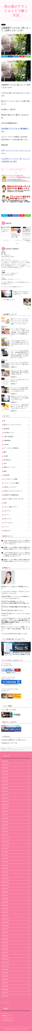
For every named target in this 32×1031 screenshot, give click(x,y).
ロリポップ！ (5, 691)
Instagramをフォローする (9, 743)
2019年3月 (15, 788)
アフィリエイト (6, 169)
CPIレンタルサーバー (8, 679)
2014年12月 (15, 959)
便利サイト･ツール (16, 467)
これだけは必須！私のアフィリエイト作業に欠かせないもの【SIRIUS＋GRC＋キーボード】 (20, 343)
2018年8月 (15, 811)
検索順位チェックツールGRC (10, 725)
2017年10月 (15, 845)
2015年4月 (15, 946)
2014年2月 (15, 993)
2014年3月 (15, 989)
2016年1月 (15, 916)
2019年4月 (15, 785)
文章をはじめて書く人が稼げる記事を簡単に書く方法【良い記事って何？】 (19, 372)
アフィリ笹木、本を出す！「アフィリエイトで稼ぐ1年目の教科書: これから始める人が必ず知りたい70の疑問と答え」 (20, 332)
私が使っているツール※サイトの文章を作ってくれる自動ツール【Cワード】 (19, 398)
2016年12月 (15, 879)
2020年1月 (15, 761)
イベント (16, 526)
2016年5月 (15, 902)
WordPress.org (8, 1020)
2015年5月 (15, 942)
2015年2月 (15, 953)
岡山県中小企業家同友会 (16, 495)
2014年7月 (15, 976)
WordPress (16, 460)
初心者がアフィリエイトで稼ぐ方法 (16, 10)
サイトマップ (5, 1002)
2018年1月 (15, 835)
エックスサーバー (6, 665)
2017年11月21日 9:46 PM (7, 274)
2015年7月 (15, 936)
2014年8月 (15, 973)
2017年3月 (15, 869)
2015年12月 (15, 919)
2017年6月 (15, 858)
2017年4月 (15, 865)
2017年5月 (15, 862)
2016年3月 (15, 909)
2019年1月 (15, 795)
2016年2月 (15, 912)
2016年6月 (15, 899)
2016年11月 (15, 882)
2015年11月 (15, 922)
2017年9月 (15, 848)
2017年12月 (15, 838)
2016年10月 (15, 885)
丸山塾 (3, 24)
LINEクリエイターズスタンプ (16, 491)
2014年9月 (15, 969)
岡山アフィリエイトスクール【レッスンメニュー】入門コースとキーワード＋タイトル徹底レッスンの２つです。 (19, 321)
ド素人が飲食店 (16, 436)
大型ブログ (16, 530)
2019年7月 (15, 775)
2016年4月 (15, 905)
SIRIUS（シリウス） (16, 487)
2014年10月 (15, 966)
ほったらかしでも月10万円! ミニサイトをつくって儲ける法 (20, 363)
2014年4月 (15, 986)
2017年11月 (15, 842)
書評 (16, 452)
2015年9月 (15, 929)
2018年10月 (15, 805)
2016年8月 (15, 892)
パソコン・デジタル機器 (16, 483)
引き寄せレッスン (16, 432)
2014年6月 (15, 979)
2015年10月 (15, 926)
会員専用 (16, 428)
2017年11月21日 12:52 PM (7, 256)
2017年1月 (15, 875)
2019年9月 (15, 768)
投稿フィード (7, 1015)
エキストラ (16, 510)
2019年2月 (15, 791)
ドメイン (16, 514)
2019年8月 (15, 771)
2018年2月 (15, 832)
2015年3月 (15, 949)
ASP (16, 463)
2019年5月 (15, 781)
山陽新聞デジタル (21, 169)
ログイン (5, 1013)
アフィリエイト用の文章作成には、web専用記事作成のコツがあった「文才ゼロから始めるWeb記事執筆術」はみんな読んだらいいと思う (20, 354)
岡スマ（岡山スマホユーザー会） (16, 499)
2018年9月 (15, 808)
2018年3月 (15, 828)
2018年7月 (15, 815)
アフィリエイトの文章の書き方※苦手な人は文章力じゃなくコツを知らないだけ (19, 389)
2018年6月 (15, 818)
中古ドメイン (16, 518)
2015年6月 (15, 939)
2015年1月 (15, 956)
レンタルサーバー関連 (16, 479)
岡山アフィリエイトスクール (17, 424)
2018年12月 (15, 798)
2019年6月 (15, 778)
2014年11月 (15, 963)
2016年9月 (15, 889)
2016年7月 (15, 895)
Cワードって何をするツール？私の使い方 (20, 380)
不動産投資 (16, 440)
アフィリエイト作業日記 (17, 448)
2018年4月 (15, 825)
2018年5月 (15, 822)
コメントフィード (8, 1018)
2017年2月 (15, 872)
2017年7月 (15, 855)
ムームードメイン (6, 711)
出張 (16, 503)
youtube (16, 444)
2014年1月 (15, 996)
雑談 (17, 471)
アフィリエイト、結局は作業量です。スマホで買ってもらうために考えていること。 (19, 406)
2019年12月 (15, 764)
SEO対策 (16, 475)
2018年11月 (15, 801)
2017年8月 (15, 852)
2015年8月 (15, 932)
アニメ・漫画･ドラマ (16, 507)
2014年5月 (15, 983)
